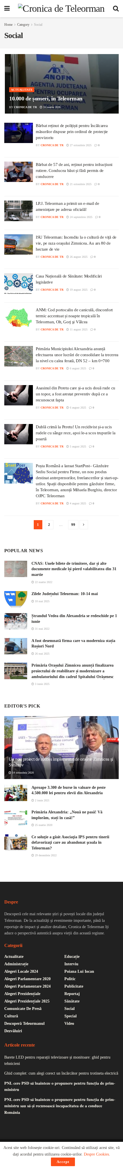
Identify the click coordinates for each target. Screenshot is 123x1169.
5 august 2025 (77, 446)
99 (73, 524)
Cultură (11, 1016)
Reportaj (72, 994)
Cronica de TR (25, 107)
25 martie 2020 (43, 825)
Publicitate (73, 986)
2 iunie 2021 (41, 800)
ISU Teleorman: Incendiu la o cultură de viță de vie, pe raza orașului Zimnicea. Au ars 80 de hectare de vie (76, 243)
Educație (72, 956)
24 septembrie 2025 (80, 217)
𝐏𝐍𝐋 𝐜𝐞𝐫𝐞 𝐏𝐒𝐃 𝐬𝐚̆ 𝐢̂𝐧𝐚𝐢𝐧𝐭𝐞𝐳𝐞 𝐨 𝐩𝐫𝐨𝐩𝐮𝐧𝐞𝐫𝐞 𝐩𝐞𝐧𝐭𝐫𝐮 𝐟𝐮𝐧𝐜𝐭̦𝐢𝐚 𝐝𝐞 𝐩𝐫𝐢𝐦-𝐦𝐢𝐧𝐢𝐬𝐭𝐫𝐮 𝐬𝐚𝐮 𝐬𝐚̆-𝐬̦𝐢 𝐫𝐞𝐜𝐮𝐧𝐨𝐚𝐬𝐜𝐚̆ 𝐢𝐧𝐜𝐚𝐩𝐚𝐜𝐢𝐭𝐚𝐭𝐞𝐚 (59, 1106)
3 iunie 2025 (41, 683)
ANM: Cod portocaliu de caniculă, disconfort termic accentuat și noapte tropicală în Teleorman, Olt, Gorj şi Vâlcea (74, 316)
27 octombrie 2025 (80, 145)
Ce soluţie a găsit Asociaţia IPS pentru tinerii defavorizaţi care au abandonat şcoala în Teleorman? (70, 842)
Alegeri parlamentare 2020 (27, 979)
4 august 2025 (77, 503)
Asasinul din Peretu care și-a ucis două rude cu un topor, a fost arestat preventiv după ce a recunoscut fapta (75, 394)
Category (23, 25)
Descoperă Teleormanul (24, 1023)
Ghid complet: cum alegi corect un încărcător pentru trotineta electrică (61, 1073)
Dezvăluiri (13, 1031)
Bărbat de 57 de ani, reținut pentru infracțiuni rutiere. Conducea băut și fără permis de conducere (74, 170)
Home (8, 25)
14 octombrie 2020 (22, 772)
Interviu (71, 964)
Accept (63, 1162)
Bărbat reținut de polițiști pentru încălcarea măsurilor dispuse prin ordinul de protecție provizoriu (72, 131)
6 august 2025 (77, 368)
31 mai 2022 (41, 628)
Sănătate (72, 1001)
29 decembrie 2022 (45, 855)
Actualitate (22, 89)
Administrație (16, 964)
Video (69, 1023)
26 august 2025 (78, 256)
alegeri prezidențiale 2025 (26, 1001)
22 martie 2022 (43, 582)
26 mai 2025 (41, 653)
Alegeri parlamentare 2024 (27, 986)
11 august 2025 (78, 329)
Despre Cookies (96, 1154)
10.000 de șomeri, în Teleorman (45, 98)
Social (38, 25)
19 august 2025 (78, 289)
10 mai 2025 (41, 601)
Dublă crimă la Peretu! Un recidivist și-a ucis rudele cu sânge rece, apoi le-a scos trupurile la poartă (75, 433)
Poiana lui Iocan (79, 971)
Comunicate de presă (22, 1008)
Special (70, 1016)
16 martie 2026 (51, 107)
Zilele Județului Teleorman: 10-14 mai (64, 594)
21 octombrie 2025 (80, 184)
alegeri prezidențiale (22, 994)
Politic (70, 979)
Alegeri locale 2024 (21, 971)
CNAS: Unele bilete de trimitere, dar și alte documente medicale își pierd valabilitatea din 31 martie (73, 569)
